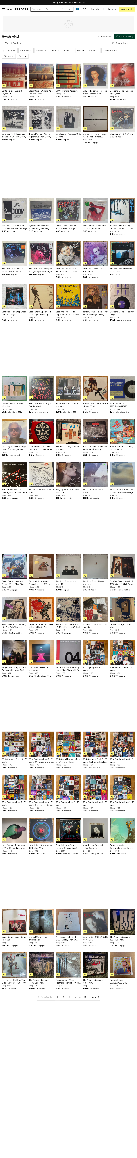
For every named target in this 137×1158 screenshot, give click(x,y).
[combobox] (48, 9)
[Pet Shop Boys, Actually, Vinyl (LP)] (68, 566)
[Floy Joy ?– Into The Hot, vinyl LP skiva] (122, 431)
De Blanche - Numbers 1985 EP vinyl (68, 135)
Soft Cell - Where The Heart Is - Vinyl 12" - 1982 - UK (68, 270)
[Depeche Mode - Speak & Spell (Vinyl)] (122, 76)
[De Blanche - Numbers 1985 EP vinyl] (68, 119)
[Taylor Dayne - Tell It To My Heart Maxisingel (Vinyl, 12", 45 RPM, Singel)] (95, 296)
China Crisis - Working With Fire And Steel (41, 92)
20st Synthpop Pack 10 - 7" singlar (14, 760)
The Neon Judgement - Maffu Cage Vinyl (39, 981)
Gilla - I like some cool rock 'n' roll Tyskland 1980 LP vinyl (95, 92)
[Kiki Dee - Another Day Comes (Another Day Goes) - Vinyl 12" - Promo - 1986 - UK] (122, 210)
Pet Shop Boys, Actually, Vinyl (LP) (67, 582)
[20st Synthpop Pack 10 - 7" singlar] (14, 744)
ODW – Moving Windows (67, 91)
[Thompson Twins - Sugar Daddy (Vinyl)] (41, 388)
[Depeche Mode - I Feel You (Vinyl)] (122, 296)
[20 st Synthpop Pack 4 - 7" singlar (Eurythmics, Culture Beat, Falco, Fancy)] (41, 787)
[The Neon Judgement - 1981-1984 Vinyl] (122, 922)
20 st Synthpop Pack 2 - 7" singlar (95, 803)
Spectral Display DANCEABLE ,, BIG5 (118, 981)
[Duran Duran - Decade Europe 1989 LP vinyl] (68, 210)
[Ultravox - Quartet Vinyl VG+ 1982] (14, 388)
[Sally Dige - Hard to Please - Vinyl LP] (68, 474)
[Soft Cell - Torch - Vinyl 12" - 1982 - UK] (95, 253)
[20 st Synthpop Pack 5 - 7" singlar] (14, 787)
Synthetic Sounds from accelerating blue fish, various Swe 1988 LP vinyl (40, 227)
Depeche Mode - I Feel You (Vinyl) (122, 313)
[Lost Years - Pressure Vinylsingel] (41, 652)
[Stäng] (135, 2)
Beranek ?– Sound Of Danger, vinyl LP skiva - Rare (14, 491)
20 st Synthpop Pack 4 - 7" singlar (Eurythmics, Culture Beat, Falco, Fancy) (41, 803)
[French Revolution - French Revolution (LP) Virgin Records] (95, 431)
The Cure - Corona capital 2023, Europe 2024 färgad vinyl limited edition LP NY (40, 270)
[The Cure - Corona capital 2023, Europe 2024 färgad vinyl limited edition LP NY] (41, 253)
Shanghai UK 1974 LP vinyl (121, 134)
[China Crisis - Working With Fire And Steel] (41, 76)
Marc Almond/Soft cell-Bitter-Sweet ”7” (93, 846)
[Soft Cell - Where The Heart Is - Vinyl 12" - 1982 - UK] (68, 253)
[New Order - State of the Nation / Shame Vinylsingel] (122, 474)
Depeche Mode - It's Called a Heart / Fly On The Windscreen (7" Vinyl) (41, 626)
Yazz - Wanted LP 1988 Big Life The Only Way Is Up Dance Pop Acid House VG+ (14, 626)
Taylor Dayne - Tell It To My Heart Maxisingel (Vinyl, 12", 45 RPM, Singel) (95, 313)
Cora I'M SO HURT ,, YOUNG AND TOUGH (95, 938)
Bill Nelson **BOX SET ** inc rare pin (95, 625)
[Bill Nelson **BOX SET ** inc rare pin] (95, 609)
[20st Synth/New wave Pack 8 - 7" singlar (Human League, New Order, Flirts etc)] (68, 744)
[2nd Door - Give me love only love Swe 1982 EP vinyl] (14, 210)
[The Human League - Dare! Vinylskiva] (68, 431)
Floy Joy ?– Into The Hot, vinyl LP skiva (121, 447)
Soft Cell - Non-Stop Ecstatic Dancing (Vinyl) (66, 846)
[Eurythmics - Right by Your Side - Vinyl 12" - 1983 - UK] (14, 965)
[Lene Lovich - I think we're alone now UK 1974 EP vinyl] (14, 119)
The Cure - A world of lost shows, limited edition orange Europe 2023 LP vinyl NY (13, 270)
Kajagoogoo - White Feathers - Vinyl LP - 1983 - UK (68, 981)
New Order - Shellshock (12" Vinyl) (95, 491)
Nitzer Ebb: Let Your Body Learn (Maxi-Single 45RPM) (68, 668)
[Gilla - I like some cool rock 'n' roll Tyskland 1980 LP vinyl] (95, 76)
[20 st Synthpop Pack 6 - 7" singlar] (122, 744)
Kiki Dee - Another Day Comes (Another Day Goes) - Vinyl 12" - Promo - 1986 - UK (122, 227)
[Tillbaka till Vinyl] (3, 43)
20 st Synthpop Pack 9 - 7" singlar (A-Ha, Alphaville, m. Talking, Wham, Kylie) (41, 760)
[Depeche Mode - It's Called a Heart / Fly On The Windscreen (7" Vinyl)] (41, 609)
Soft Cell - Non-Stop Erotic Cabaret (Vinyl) (14, 313)
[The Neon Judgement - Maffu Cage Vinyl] (41, 965)
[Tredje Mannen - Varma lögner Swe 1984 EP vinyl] (41, 119)
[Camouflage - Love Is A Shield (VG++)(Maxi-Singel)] (14, 566)
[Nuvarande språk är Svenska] (77, 9)
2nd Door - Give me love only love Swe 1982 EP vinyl (14, 227)
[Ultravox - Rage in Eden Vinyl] (122, 609)
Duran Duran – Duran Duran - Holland (14, 938)
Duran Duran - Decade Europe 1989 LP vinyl (66, 227)
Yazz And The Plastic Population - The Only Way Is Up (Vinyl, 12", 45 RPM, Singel (68, 313)
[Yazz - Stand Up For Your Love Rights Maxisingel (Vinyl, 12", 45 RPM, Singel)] (41, 296)
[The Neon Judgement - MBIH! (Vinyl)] (95, 965)
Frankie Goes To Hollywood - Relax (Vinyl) (95, 404)
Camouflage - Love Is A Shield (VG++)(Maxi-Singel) (14, 582)
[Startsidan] (22, 9)
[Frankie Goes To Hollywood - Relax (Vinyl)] (95, 388)
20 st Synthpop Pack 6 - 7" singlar (122, 760)
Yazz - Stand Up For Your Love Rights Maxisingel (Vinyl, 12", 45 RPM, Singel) (41, 313)
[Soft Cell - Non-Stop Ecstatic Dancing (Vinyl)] (68, 830)
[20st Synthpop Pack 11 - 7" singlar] (122, 652)
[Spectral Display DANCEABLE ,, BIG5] (122, 965)
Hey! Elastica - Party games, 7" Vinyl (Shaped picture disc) (14, 846)
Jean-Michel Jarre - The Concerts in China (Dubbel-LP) (41, 448)
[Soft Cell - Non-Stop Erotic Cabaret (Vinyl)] (14, 296)
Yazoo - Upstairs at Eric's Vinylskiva (67, 404)
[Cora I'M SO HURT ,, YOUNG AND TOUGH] (95, 922)
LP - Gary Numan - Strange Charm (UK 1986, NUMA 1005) (14, 448)
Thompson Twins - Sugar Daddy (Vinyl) (40, 404)
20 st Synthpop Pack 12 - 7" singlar (95, 668)
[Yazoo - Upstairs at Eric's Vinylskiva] (68, 388)
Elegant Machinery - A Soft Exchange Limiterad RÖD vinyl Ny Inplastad (14, 669)
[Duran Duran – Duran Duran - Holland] (14, 922)
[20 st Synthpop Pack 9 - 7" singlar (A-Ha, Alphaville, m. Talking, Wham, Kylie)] (41, 744)
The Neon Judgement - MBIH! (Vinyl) (93, 981)
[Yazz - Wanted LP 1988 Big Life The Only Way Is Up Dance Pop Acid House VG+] (14, 609)
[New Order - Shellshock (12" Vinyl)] (95, 474)
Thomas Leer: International (122, 269)
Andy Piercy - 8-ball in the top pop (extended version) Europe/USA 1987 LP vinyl (95, 227)
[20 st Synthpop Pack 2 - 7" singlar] (95, 787)
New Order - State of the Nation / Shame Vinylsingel (122, 491)
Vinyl (7, 43)
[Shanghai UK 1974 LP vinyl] (122, 119)
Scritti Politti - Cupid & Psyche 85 (12, 92)
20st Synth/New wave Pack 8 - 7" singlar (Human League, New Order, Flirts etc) (68, 760)
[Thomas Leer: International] (122, 253)
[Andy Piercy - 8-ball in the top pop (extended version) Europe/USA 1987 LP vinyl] (95, 210)
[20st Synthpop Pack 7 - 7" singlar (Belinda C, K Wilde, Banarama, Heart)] (95, 744)
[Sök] (63, 9)
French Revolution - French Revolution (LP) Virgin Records (95, 448)
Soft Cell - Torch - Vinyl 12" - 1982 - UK (95, 270)
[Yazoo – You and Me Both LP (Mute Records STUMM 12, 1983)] (68, 609)
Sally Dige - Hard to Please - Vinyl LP (68, 491)
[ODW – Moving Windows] (68, 76)
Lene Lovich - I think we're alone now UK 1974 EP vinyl (14, 135)
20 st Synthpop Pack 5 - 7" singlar (14, 803)
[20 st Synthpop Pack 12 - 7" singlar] (95, 652)
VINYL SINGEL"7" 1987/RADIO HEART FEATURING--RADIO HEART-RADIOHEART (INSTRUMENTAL (122, 405)
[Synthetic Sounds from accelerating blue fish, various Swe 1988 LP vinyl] (41, 210)
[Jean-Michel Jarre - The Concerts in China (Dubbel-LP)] (41, 431)
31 (85, 997)
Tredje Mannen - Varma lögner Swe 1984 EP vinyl (40, 135)
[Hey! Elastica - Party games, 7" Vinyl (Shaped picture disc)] (14, 830)
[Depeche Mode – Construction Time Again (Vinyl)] (122, 830)
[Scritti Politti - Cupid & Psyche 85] (14, 76)
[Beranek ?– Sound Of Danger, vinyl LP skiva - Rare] (14, 474)
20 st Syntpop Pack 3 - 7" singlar (67, 803)
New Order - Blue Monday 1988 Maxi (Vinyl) (40, 846)
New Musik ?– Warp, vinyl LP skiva (41, 491)
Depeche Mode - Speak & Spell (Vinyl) (121, 92)
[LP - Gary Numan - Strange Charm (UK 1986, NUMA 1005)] (14, 431)
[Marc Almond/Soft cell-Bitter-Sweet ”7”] (95, 830)
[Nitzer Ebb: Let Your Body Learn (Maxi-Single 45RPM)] (68, 652)
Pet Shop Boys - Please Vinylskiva (93, 582)
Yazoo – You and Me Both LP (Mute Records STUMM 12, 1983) (68, 626)
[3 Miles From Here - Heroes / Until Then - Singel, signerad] (95, 119)
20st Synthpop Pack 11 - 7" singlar (122, 668)
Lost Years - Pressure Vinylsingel (38, 668)
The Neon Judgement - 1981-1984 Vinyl (120, 938)
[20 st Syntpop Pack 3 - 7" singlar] (68, 787)
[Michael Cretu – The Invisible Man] (41, 922)
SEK (85, 9)
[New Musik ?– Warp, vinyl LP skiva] (41, 474)
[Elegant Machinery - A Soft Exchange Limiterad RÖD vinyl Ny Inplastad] (14, 652)
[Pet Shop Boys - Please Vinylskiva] (95, 566)
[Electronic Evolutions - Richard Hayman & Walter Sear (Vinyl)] (41, 566)
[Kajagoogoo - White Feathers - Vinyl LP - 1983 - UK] (68, 965)
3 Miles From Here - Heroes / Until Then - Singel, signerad (95, 135)
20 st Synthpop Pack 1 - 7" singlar (122, 803)
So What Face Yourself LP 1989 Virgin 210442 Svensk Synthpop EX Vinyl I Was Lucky (122, 583)
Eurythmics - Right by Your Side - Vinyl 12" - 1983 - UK (14, 981)
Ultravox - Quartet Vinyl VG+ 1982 (12, 404)
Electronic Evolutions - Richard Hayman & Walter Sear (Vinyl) (40, 583)
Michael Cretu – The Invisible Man (38, 938)
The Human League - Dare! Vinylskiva (68, 447)
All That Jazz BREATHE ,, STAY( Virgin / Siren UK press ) (67, 938)
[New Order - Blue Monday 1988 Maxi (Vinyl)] (41, 830)
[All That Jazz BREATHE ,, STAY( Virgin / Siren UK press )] (68, 922)
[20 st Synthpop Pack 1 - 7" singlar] (122, 787)
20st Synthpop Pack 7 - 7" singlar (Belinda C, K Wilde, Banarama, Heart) (95, 760)
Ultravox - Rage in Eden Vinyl (120, 625)
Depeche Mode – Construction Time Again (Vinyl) (121, 846)
